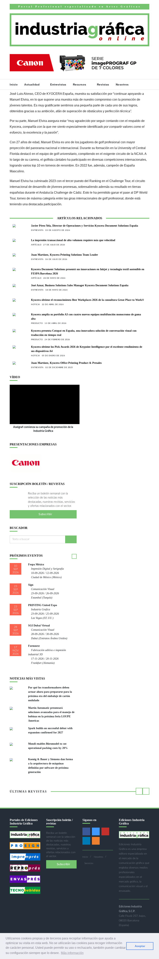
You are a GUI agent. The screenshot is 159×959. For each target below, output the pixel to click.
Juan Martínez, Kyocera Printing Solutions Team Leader (64, 254)
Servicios (88, 863)
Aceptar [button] (140, 946)
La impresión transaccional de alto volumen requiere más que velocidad (73, 240)
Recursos (80, 84)
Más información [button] (72, 953)
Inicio (14, 84)
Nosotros (123, 84)
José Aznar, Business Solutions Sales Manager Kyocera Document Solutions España (79, 285)
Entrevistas (58, 84)
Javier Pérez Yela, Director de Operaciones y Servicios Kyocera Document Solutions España (84, 225)
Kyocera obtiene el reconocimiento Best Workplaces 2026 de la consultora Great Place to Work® (87, 299)
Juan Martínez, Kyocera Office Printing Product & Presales (66, 362)
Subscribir (45, 514)
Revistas (103, 84)
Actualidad (32, 84)
